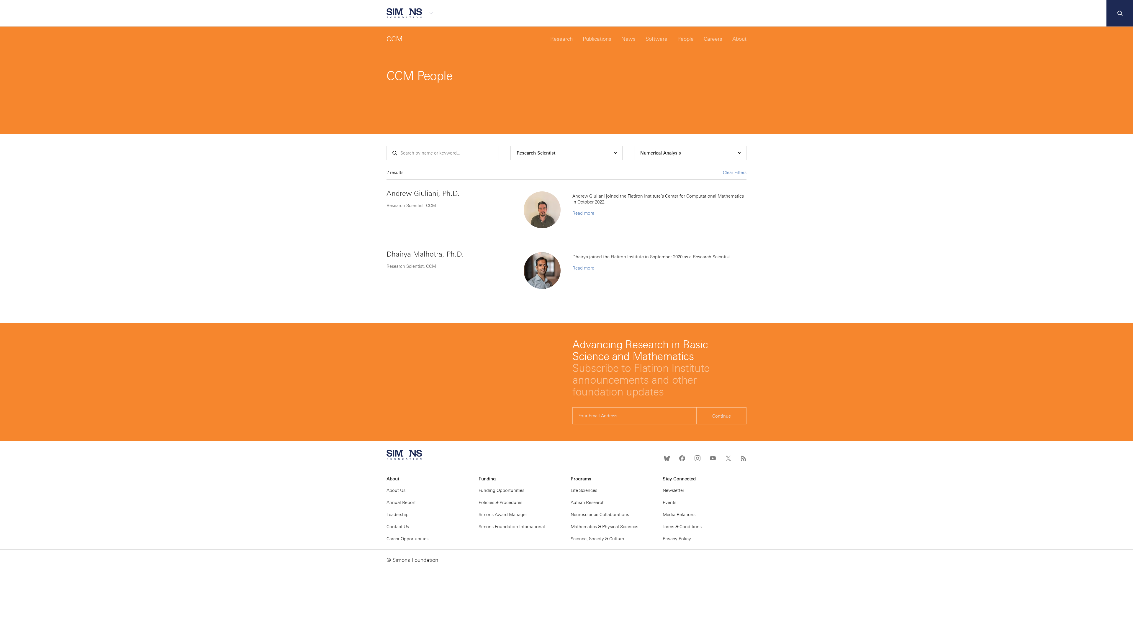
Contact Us (398, 526)
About (739, 39)
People (685, 39)
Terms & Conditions (682, 526)
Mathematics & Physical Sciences (604, 526)
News (628, 39)
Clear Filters (734, 172)
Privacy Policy (677, 538)
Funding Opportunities (501, 490)
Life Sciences (584, 490)
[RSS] (743, 458)
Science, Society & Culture (597, 538)
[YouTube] (713, 458)
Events (669, 502)
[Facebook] (682, 458)
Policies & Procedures (500, 502)
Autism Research (588, 502)
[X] (728, 458)
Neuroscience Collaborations (600, 514)
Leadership (398, 514)
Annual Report (401, 502)
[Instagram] (697, 458)
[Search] (1119, 13)
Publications (597, 39)
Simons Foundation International (512, 526)
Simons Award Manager (503, 514)
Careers (713, 39)
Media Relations (679, 514)
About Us (396, 490)
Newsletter (673, 490)
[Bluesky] (667, 458)
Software (656, 39)
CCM (395, 39)
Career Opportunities (407, 538)
